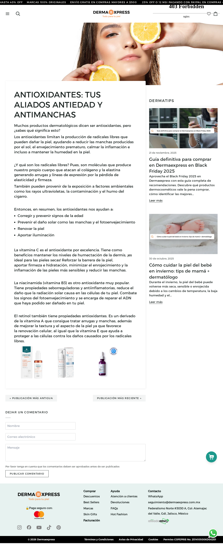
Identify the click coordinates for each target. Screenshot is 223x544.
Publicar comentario (27, 473)
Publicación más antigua (31, 398)
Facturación (91, 520)
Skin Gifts (90, 514)
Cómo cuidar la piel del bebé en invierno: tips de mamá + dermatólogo (180, 271)
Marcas (88, 508)
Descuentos (91, 496)
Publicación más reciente (119, 398)
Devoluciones (120, 502)
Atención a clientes (124, 496)
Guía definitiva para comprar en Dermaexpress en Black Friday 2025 (180, 165)
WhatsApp (155, 496)
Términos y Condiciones (99, 539)
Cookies (153, 539)
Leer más (156, 200)
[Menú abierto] (10, 13)
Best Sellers (91, 502)
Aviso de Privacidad (131, 539)
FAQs (114, 508)
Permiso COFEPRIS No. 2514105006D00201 (189, 539)
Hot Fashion (119, 514)
